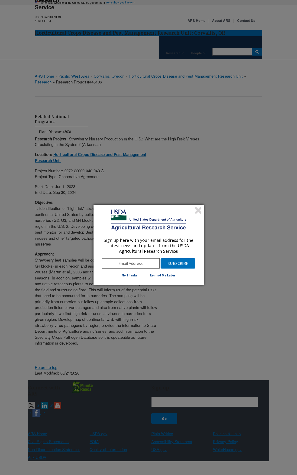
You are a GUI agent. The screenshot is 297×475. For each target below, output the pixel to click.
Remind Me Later (162, 275)
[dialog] (149, 245)
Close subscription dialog (198, 210)
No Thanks (130, 275)
